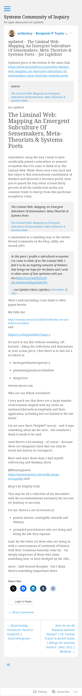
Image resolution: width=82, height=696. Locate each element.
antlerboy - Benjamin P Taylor (41, 33)
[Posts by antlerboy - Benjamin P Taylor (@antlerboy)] (11, 34)
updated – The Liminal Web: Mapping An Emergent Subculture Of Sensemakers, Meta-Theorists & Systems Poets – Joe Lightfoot (39, 48)
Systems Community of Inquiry (36, 17)
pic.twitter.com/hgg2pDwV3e (29, 282)
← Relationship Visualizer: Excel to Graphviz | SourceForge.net (20, 632)
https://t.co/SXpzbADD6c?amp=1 (29, 334)
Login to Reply (23, 601)
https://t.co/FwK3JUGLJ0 (31, 278)
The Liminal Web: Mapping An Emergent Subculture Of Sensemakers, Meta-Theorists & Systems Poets (38, 97)
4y (66, 33)
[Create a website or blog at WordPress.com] (8, 665)
